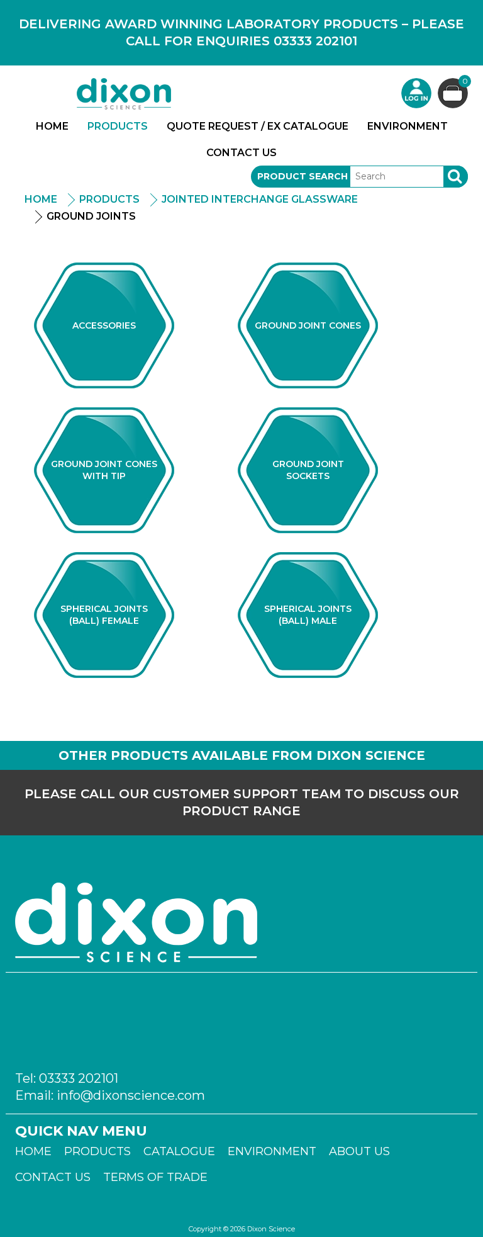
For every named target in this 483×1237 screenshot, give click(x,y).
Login (416, 93)
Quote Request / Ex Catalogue (257, 126)
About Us (359, 1151)
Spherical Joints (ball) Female (104, 614)
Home (52, 126)
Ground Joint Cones (308, 325)
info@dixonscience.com (131, 1095)
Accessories (104, 325)
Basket (465, 82)
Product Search (302, 176)
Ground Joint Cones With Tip (104, 470)
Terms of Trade (155, 1177)
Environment (407, 126)
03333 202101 (78, 1078)
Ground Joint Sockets (308, 470)
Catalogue (179, 1151)
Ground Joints (91, 216)
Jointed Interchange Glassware (260, 199)
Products (117, 126)
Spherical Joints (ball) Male (308, 614)
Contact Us (241, 153)
